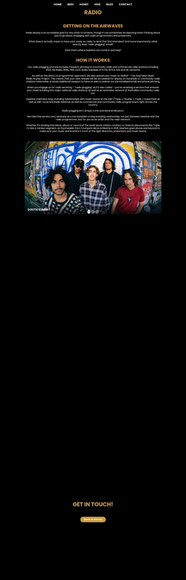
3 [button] (97, 211)
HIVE (97, 4)
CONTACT (125, 4)
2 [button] (92, 211)
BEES (70, 4)
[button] (30, 177)
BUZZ (109, 4)
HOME (58, 4)
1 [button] (88, 211)
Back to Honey (93, 519)
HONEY (84, 4)
